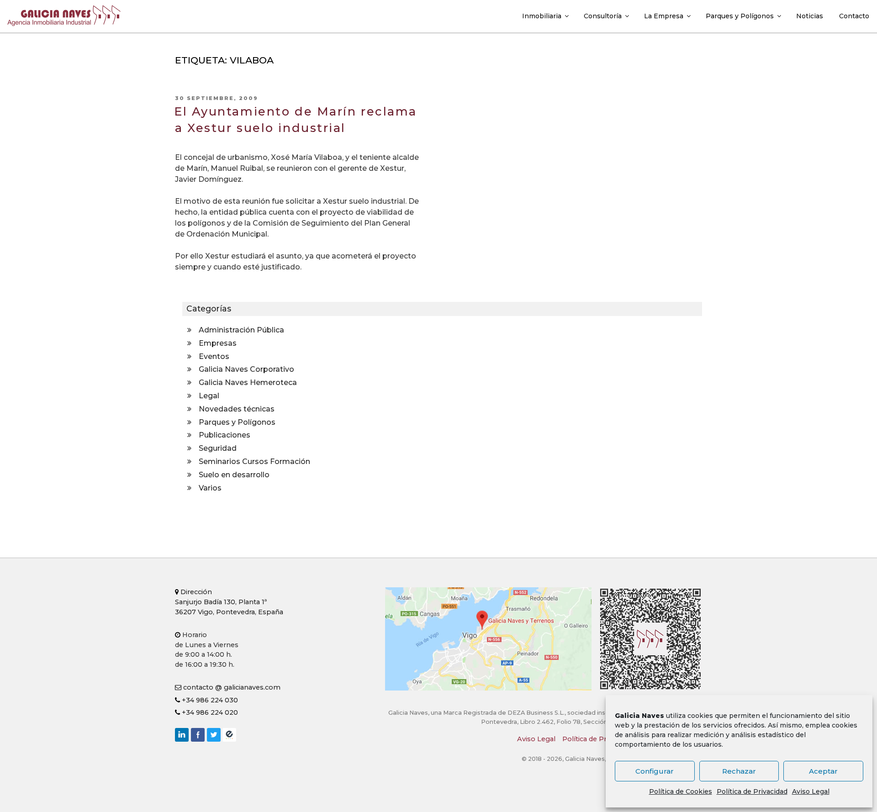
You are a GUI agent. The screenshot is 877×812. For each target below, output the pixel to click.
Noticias (809, 16)
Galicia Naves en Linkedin (182, 735)
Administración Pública (241, 330)
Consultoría (603, 16)
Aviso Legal (810, 791)
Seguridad (218, 448)
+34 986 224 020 (209, 712)
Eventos (214, 356)
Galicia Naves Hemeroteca (248, 382)
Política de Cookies (680, 791)
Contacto (854, 16)
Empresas (218, 343)
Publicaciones (224, 435)
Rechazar (739, 771)
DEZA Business (229, 735)
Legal (209, 395)
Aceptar (823, 771)
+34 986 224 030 (209, 700)
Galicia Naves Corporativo (246, 369)
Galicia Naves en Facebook (198, 735)
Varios (210, 488)
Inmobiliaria (541, 16)
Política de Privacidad (752, 791)
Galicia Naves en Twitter (214, 735)
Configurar (654, 771)
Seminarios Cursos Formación (254, 461)
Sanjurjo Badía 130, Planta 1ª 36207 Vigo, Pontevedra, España (229, 602)
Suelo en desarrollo (234, 474)
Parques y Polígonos (740, 16)
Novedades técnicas (237, 409)
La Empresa (663, 16)
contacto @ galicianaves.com (230, 687)
